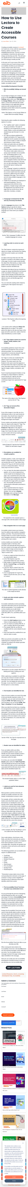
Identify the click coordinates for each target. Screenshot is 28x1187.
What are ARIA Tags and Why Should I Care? (11, 1110)
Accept (14, 1177)
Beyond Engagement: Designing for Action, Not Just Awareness (12, 1130)
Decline (14, 1180)
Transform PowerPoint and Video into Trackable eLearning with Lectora (14, 1089)
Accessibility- (16, 975)
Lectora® (21, 47)
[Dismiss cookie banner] (22, 1143)
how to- (16, 974)
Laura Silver (6, 41)
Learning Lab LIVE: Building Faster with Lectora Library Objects (13, 1046)
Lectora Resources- (7, 974)
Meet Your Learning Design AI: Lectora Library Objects (13, 1068)
